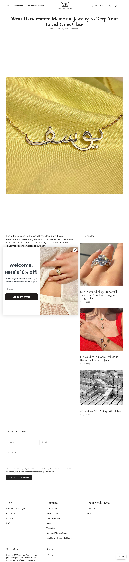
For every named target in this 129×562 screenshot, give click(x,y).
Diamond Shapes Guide (57, 533)
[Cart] (121, 5)
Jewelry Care (52, 513)
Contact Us (11, 513)
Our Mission (92, 508)
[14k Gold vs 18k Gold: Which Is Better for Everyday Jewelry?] (101, 329)
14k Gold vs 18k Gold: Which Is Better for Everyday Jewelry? (99, 358)
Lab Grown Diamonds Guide (59, 538)
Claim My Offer (21, 296)
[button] (8, 5)
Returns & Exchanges (15, 508)
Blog (48, 523)
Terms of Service (63, 469)
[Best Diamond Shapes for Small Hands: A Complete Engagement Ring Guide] (101, 264)
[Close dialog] (75, 250)
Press (89, 513)
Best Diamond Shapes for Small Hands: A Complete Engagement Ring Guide (99, 295)
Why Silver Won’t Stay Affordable (100, 411)
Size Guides (51, 508)
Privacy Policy (49, 469)
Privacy (9, 518)
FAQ (8, 523)
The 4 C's (50, 528)
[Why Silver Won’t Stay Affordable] (101, 387)
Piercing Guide (53, 518)
